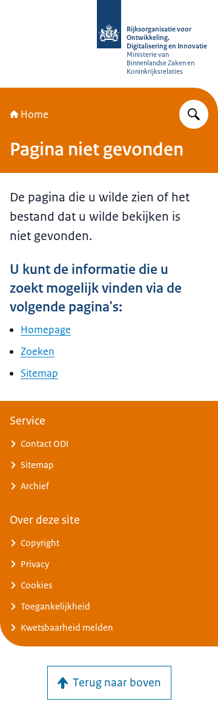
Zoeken (37, 351)
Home (34, 114)
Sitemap (39, 373)
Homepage (46, 329)
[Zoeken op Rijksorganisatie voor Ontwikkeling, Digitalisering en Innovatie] (193, 114)
